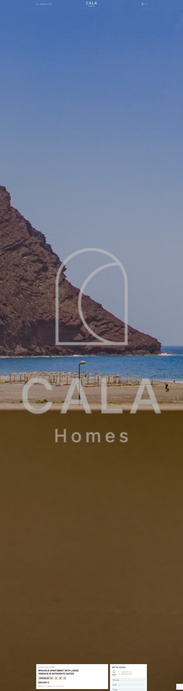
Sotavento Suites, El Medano (46, 667)
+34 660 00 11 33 (45, 4)
